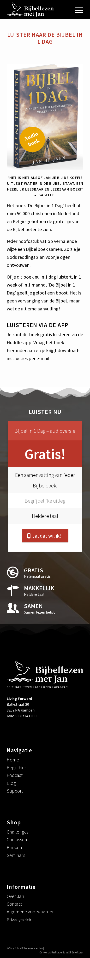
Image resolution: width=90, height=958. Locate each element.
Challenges (18, 832)
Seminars (16, 855)
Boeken (14, 847)
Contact (14, 904)
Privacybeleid (20, 920)
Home (13, 760)
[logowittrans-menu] (37, 9)
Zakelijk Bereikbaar (73, 952)
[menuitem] (76, 9)
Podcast (15, 775)
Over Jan (15, 896)
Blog (11, 783)
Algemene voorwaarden (31, 912)
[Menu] (76, 9)
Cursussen (17, 839)
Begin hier (16, 767)
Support (15, 791)
